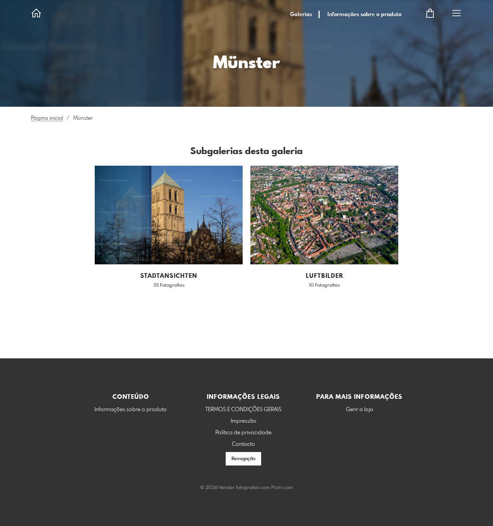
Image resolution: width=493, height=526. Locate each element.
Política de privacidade (243, 432)
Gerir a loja (359, 409)
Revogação (243, 459)
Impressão (244, 421)
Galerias (301, 14)
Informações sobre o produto (364, 14)
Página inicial (47, 118)
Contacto (243, 444)
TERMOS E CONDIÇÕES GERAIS (243, 409)
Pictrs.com (282, 488)
